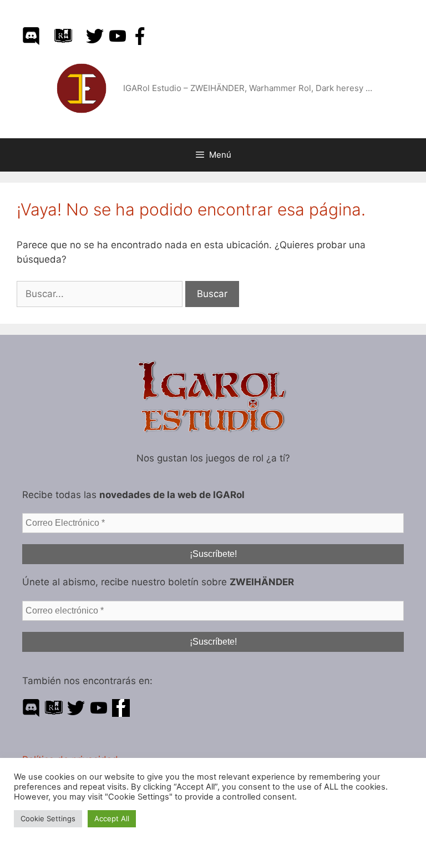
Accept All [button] (111, 818)
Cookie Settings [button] (48, 818)
